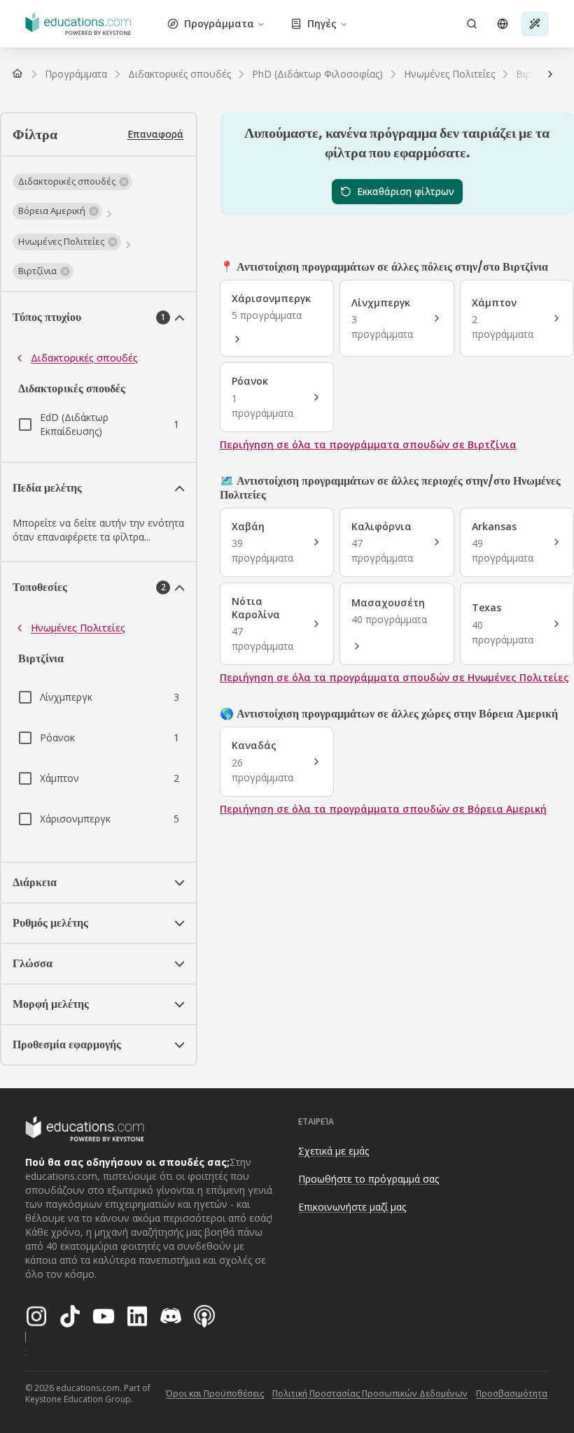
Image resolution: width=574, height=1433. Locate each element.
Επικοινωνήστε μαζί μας (352, 1206)
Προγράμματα (219, 23)
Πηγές (322, 23)
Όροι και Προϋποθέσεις (215, 1393)
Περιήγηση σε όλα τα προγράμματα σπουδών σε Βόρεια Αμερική (383, 808)
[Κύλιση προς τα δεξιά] (550, 74)
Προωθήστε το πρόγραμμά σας (368, 1178)
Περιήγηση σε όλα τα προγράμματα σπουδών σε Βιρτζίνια (368, 444)
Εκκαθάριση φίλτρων (405, 191)
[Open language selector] (502, 23)
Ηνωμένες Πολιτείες (78, 627)
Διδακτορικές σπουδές (84, 357)
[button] (72, 181)
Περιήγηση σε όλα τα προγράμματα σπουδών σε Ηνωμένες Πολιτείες (394, 677)
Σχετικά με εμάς (333, 1150)
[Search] (471, 23)
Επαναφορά (155, 134)
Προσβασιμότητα (511, 1393)
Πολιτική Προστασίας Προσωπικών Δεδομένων (370, 1393)
